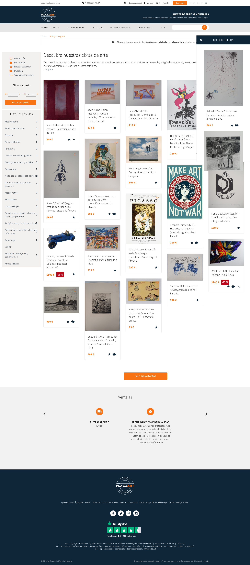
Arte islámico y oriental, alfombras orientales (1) (134, 543)
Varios (8, 246)
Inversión (18, 70)
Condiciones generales (178, 502)
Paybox (199, 561)
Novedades (19, 62)
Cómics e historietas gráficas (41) (117, 546)
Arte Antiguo (10, 168)
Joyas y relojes (12, 206)
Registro (166, 3)
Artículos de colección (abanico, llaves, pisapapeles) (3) (79, 546)
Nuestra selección (22, 66)
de (198, 3)
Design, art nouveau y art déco (19, 162)
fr (190, 3)
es (206, 3)
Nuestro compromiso (129, 502)
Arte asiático (11, 199)
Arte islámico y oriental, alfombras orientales (21, 231)
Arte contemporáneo (15, 128)
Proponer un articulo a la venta (105, 502)
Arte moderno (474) (163, 543)
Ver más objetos (145, 376)
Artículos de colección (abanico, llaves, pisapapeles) (20, 214)
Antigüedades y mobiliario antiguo (21, 223)
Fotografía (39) (138, 546)
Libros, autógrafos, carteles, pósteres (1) (177, 546)
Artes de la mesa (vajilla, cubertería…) (16, 255)
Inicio (43, 36)
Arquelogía (10, 240)
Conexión (180, 3)
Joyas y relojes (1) (152, 546)
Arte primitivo (11, 192)
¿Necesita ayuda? (83, 502)
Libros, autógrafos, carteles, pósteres (18, 184)
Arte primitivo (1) (178, 543)
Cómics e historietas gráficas (18, 155)
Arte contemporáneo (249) (103, 543)
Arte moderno (11, 121)
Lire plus (48, 69)
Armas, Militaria (12, 263)
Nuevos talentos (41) (134, 548)
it (202, 3)
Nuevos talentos (12, 141)
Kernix (205, 561)
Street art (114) (150, 548)
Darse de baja (145, 502)
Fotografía (10, 148)
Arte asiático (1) (84, 543)
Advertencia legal (160, 502)
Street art (9, 135)
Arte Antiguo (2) (71, 543)
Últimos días (20, 58)
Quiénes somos (67, 502)
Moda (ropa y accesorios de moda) (21, 175)
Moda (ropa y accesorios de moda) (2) (109, 548)
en (194, 3)
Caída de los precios (23, 74)
